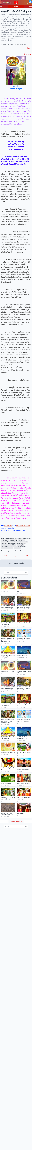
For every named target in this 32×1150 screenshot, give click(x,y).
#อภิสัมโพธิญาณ (10, 538)
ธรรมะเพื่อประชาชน (21, 44)
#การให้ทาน (18, 538)
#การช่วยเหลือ (11, 543)
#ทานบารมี (13, 546)
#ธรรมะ (16, 541)
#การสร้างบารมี (21, 543)
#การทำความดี (23, 541)
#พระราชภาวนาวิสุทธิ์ (7, 548)
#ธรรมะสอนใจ (21, 546)
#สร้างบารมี (21, 540)
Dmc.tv (4, 44)
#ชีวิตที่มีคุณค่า (26, 538)
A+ (29, 48)
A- (25, 48)
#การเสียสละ (5, 545)
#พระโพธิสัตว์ (5, 540)
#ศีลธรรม (4, 543)
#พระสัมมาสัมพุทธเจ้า (7, 541)
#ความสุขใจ (21, 545)
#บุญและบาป (13, 540)
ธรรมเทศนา (8, 525)
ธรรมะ (16, 7)
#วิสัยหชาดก (17, 548)
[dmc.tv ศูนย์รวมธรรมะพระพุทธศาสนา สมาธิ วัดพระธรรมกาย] (16, 2)
